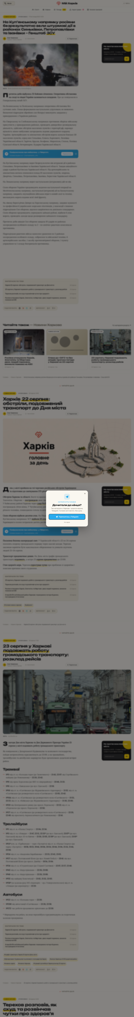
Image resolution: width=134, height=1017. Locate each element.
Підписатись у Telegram (68, 517)
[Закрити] (85, 493)
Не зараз (67, 522)
